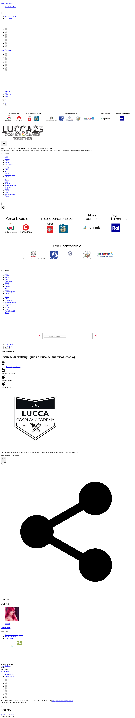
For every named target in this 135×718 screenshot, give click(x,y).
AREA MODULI (10, 7)
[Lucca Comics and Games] (25, 23)
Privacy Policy (9, 638)
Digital (7, 176)
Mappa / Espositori (11, 185)
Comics (7, 159)
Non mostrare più (8, 716)
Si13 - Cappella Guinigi (13, 367)
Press (6, 96)
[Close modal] (1, 706)
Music (7, 168)
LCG (6, 157)
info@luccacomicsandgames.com (62, 701)
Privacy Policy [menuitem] (9, 675)
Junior (7, 166)
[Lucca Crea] (5, 11)
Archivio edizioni (10, 636)
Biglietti (7, 91)
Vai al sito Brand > (6, 666)
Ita (5, 103)
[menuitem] (6, 30)
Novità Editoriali (10, 194)
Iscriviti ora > (5, 671)
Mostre (7, 190)
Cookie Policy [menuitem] (9, 676)
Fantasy (7, 162)
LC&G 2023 (9, 344)
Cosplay (7, 169)
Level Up (8, 94)
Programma (8, 183)
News (6, 182)
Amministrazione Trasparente (14, 635)
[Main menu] (4, 143)
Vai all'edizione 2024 (7, 714)
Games (7, 160)
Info (6, 93)
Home (7, 180)
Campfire (8, 187)
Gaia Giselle (5, 628)
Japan (6, 171)
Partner (7, 196)
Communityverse (10, 175)
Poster (7, 192)
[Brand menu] (1, 13)
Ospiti (6, 189)
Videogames (8, 164)
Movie (7, 173)
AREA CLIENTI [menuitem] (10, 16)
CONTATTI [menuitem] (9, 18)
